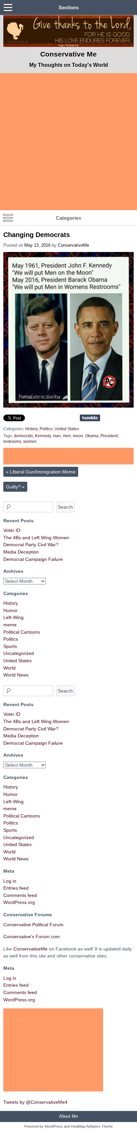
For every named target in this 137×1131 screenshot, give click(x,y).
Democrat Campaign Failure (33, 559)
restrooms (12, 441)
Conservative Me (68, 54)
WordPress (54, 1126)
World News (16, 675)
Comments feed (20, 895)
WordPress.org (19, 902)
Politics (46, 429)
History (31, 429)
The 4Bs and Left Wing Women (36, 537)
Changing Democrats (36, 234)
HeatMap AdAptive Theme (92, 1126)
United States (67, 429)
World (9, 668)
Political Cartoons (21, 632)
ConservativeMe (73, 245)
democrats (23, 436)
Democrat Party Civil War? (31, 544)
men (67, 436)
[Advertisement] (68, 141)
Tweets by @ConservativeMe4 (35, 1102)
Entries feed (16, 888)
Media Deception (21, 552)
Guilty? (15, 486)
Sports (10, 646)
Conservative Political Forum (33, 924)
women (30, 441)
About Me (68, 1116)
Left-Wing (13, 617)
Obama (91, 436)
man (57, 436)
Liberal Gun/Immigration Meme (40, 471)
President (109, 436)
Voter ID (11, 530)
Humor (10, 610)
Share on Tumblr (90, 418)
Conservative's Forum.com (31, 936)
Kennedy (43, 436)
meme (10, 624)
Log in (9, 881)
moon (78, 436)
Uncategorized (18, 653)
